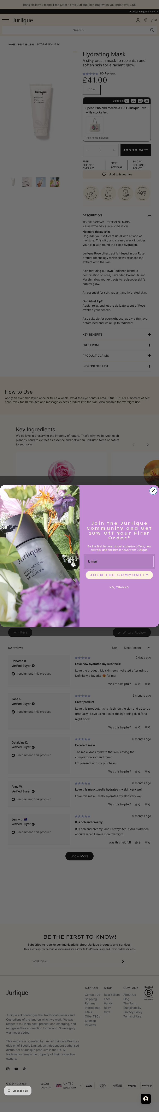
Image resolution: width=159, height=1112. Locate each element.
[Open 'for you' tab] (146, 1099)
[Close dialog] (153, 490)
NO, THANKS (119, 587)
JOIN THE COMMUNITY (119, 575)
